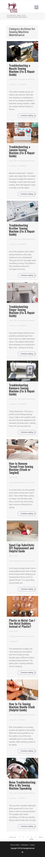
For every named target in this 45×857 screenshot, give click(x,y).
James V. (14, 84)
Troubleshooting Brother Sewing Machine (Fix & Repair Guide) (22, 230)
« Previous (12, 837)
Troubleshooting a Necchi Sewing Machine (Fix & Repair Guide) (22, 70)
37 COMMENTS (22, 166)
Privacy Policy (15, 845)
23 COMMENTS (22, 325)
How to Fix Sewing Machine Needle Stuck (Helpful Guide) (22, 707)
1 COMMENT (21, 720)
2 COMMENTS (14, 641)
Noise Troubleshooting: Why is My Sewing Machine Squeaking (22, 785)
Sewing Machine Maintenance (17, 17)
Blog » (24, 15)
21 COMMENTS (22, 404)
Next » (41, 837)
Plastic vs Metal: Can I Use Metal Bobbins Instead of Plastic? (22, 623)
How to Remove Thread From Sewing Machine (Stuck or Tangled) (21, 468)
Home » (19, 15)
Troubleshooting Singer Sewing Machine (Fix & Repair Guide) (22, 311)
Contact (32, 845)
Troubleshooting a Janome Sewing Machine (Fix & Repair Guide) (22, 151)
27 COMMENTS (22, 244)
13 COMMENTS (22, 84)
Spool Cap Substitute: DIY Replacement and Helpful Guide (22, 548)
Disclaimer (24, 845)
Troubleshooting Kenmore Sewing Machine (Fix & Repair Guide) (22, 389)
